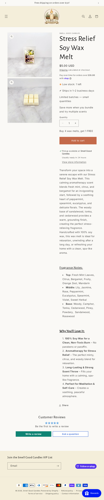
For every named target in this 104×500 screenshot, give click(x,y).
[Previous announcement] (6, 3)
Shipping (63, 70)
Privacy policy (82, 491)
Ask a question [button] (70, 434)
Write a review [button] (33, 434)
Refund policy (67, 491)
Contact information (70, 494)
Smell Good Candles (31, 491)
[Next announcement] (98, 3)
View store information (74, 162)
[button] (6, 16)
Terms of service (35, 494)
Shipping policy (52, 494)
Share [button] (65, 405)
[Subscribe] (57, 465)
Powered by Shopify (49, 491)
